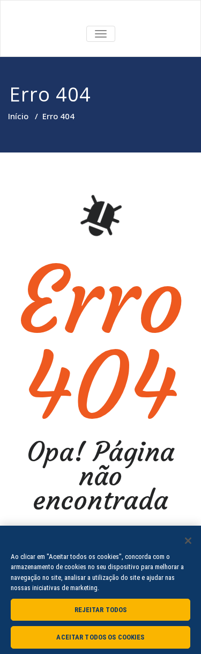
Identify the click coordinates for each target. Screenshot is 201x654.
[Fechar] (188, 541)
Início (18, 116)
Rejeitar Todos (101, 610)
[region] (100, 590)
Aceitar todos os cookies (100, 637)
